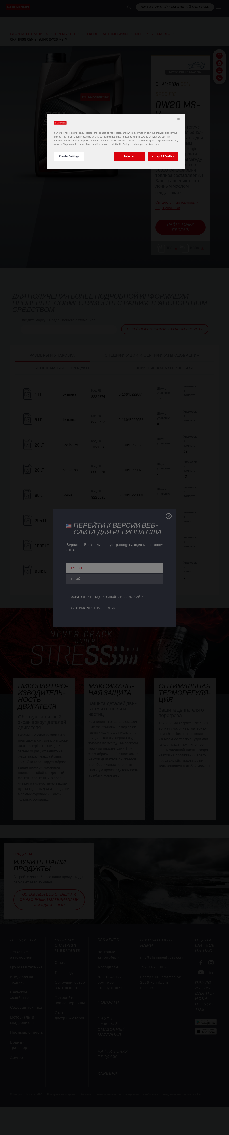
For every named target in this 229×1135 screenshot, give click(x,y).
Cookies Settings (69, 156)
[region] (116, 141)
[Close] (178, 119)
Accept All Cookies (163, 156)
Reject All (129, 156)
